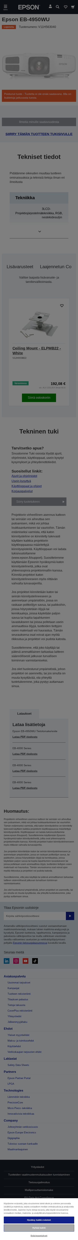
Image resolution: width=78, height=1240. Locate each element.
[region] (39, 1219)
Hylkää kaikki (38, 1228)
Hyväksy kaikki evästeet (39, 1220)
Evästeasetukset (39, 1236)
